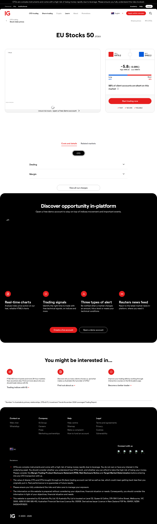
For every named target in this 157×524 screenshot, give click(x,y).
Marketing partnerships (49, 433)
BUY (146, 53)
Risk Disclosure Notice (89, 473)
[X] (125, 451)
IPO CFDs (148, 21)
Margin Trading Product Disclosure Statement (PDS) (54, 473)
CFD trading (33, 13)
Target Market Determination (117, 473)
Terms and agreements (106, 422)
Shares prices (136, 21)
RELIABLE (139, 108)
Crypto (58, 13)
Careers (42, 426)
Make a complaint (75, 430)
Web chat (14, 422)
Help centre (72, 422)
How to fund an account (78, 433)
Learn (67, 13)
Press (41, 430)
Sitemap (71, 426)
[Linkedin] (119, 451)
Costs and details (69, 143)
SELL (116, 53)
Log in (149, 6)
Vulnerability (101, 433)
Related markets (88, 143)
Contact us (15, 418)
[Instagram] (142, 451)
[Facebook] (131, 451)
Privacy (99, 426)
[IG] (7, 13)
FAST (121, 108)
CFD (78, 153)
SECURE (129, 108)
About (75, 13)
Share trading (47, 13)
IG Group (43, 422)
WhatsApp (14, 426)
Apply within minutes (136, 13)
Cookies (99, 430)
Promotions (86, 13)
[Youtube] (136, 451)
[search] (150, 13)
